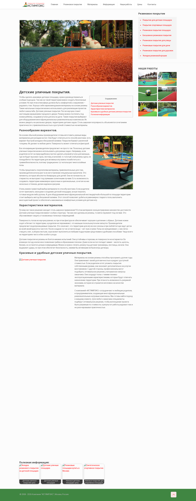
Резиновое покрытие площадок (157, 30)
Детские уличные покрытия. (102, 103)
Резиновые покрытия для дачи (156, 45)
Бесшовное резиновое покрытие (157, 35)
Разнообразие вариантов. (102, 106)
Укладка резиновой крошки (155, 56)
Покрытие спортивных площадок (157, 25)
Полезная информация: (100, 114)
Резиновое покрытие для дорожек (158, 50)
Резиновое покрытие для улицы (157, 40)
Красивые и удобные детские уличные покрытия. (111, 112)
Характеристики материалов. (103, 109)
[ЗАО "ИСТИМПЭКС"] (33, 4)
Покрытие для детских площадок (157, 20)
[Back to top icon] (173, 494)
